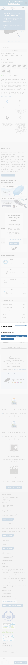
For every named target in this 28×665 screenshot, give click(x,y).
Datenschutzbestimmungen (21, 325)
